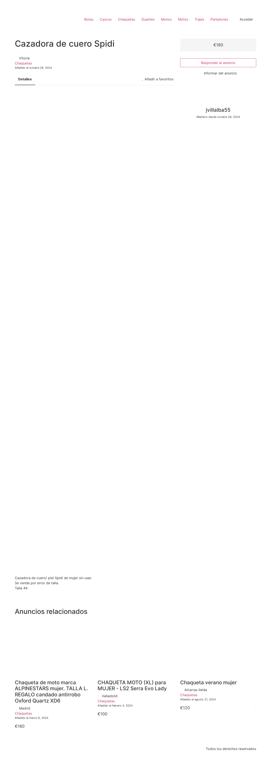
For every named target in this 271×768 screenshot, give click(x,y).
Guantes (148, 19)
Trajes (199, 19)
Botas (88, 19)
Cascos (106, 19)
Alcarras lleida (195, 690)
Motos (183, 19)
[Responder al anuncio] (85, 726)
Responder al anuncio (218, 63)
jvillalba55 (218, 110)
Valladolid (110, 696)
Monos (166, 19)
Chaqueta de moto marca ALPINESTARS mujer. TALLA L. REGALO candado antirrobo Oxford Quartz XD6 (51, 691)
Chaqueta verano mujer (208, 682)
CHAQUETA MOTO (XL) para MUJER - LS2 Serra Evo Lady (132, 685)
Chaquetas (126, 19)
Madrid (24, 708)
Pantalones (219, 19)
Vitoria (24, 58)
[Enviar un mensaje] (181, 124)
